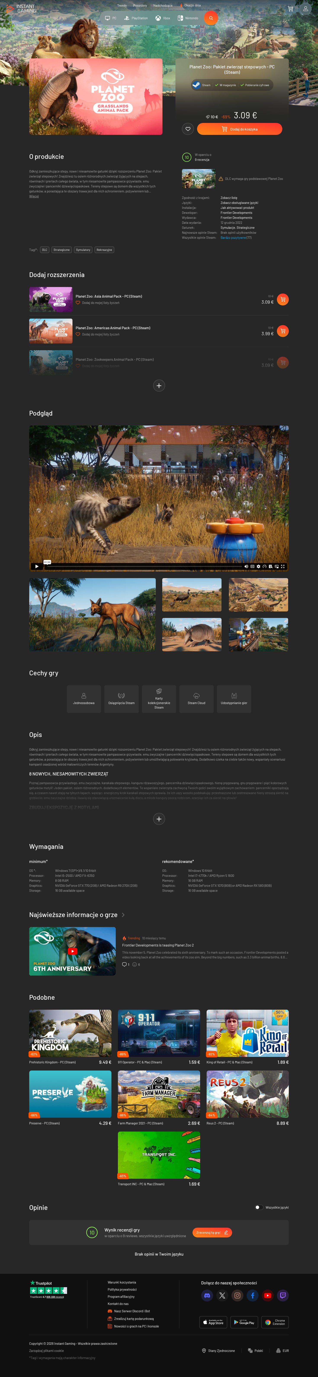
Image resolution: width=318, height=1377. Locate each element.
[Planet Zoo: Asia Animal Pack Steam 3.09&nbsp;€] (50, 299)
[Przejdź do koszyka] (290, 8)
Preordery (140, 5)
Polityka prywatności (122, 1289)
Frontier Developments (236, 212)
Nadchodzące (163, 5)
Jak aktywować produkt (237, 208)
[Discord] (207, 1295)
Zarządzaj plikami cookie (46, 1351)
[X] (222, 1295)
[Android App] (244, 1322)
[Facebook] (253, 1295)
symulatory (83, 250)
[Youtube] (268, 1295)
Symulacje (228, 227)
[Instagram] (237, 1295)
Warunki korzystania (122, 1282)
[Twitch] (283, 1295)
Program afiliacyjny (121, 1296)
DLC (44, 250)
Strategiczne (246, 227)
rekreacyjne (104, 250)
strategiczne (62, 250)
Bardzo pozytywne (234, 237)
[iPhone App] (213, 1322)
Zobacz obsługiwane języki (239, 203)
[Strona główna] (21, 9)
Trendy (122, 5)
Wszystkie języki (277, 1207)
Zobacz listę (229, 198)
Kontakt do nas (118, 1304)
